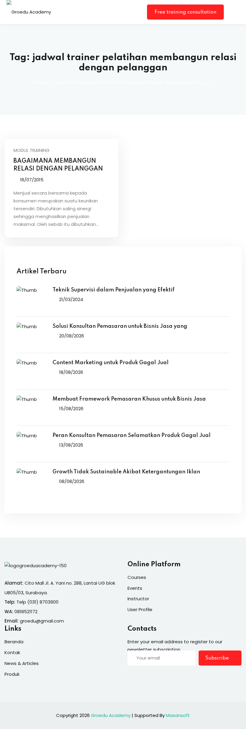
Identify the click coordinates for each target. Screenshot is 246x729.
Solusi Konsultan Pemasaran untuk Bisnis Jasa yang (119, 326)
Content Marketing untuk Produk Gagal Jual (110, 362)
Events (135, 588)
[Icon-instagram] (154, 677)
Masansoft (178, 715)
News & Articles (21, 663)
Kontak (12, 652)
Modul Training (32, 150)
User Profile (140, 609)
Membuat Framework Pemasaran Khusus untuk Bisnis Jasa (129, 399)
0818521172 (26, 611)
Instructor (138, 598)
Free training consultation (185, 12)
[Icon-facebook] (129, 677)
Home (40, 82)
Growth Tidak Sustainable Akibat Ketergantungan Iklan (126, 472)
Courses (137, 577)
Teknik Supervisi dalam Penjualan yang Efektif (113, 290)
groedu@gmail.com (42, 621)
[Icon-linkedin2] (142, 677)
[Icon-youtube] (166, 677)
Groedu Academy (110, 715)
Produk (12, 674)
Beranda (13, 641)
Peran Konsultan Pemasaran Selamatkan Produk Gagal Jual (131, 435)
